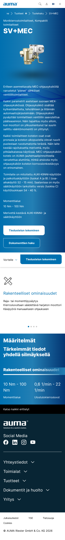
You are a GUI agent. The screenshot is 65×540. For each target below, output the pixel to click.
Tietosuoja (48, 518)
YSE (30, 518)
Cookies (7, 523)
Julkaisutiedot (10, 518)
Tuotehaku (38, 13)
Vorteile (8, 259)
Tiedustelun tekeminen (24, 230)
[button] (28, 326)
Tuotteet (19, 13)
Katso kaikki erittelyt (16, 409)
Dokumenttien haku (21, 243)
